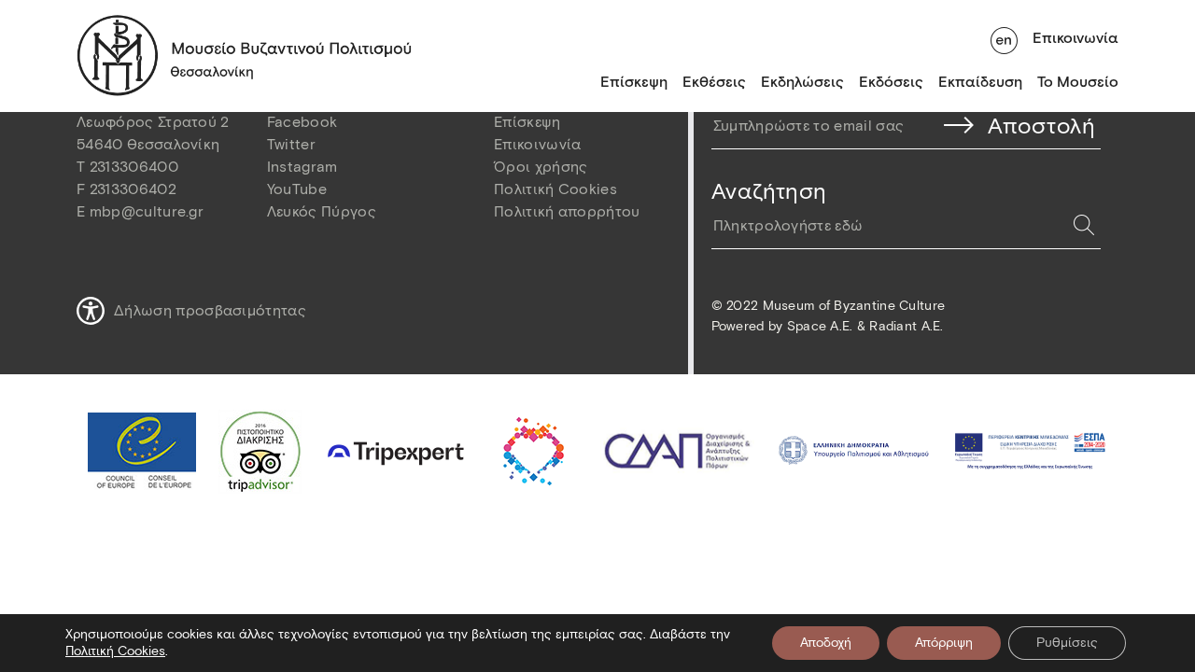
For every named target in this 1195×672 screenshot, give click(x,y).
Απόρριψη (944, 643)
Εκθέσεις (714, 82)
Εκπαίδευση (980, 82)
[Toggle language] (1004, 38)
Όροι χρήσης (541, 166)
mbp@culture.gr (147, 211)
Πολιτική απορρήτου (567, 211)
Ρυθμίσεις (1067, 643)
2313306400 (134, 166)
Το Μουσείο (1077, 82)
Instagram (302, 166)
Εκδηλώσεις (802, 82)
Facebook (302, 122)
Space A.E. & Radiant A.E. (865, 326)
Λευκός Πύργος (321, 211)
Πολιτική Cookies (555, 189)
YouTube (297, 189)
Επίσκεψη (634, 82)
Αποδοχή (825, 643)
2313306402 (133, 189)
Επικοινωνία (1075, 38)
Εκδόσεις (891, 82)
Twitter (291, 144)
